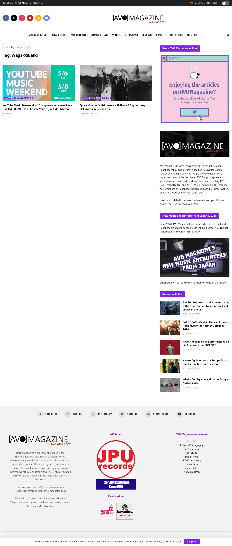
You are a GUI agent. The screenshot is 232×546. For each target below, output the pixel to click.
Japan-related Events (105, 35)
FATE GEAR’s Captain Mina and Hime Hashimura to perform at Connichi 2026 (205, 326)
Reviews (147, 35)
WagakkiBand (23, 47)
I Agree (191, 541)
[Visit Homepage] (139, 18)
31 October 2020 (89, 114)
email (195, 204)
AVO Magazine (38, 35)
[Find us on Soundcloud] (38, 18)
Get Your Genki (192, 449)
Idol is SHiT (191, 453)
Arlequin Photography (191, 445)
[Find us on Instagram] (22, 18)
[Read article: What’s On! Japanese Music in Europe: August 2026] (170, 385)
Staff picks (59, 35)
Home (5, 47)
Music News (78, 35)
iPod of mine (191, 456)
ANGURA (191, 441)
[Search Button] (228, 35)
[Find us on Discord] (46, 18)
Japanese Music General (96, 98)
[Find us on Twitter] (14, 18)
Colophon (176, 35)
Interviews (131, 35)
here (200, 192)
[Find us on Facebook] (6, 18)
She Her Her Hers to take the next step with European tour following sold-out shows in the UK (206, 306)
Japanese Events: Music (18, 98)
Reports (160, 35)
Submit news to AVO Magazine (17, 3)
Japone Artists (192, 468)
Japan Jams (191, 464)
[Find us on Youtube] (30, 18)
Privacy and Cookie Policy (167, 541)
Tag (12, 47)
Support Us (38, 3)
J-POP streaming (191, 460)
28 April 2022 (10, 114)
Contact (193, 35)
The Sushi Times (192, 472)
